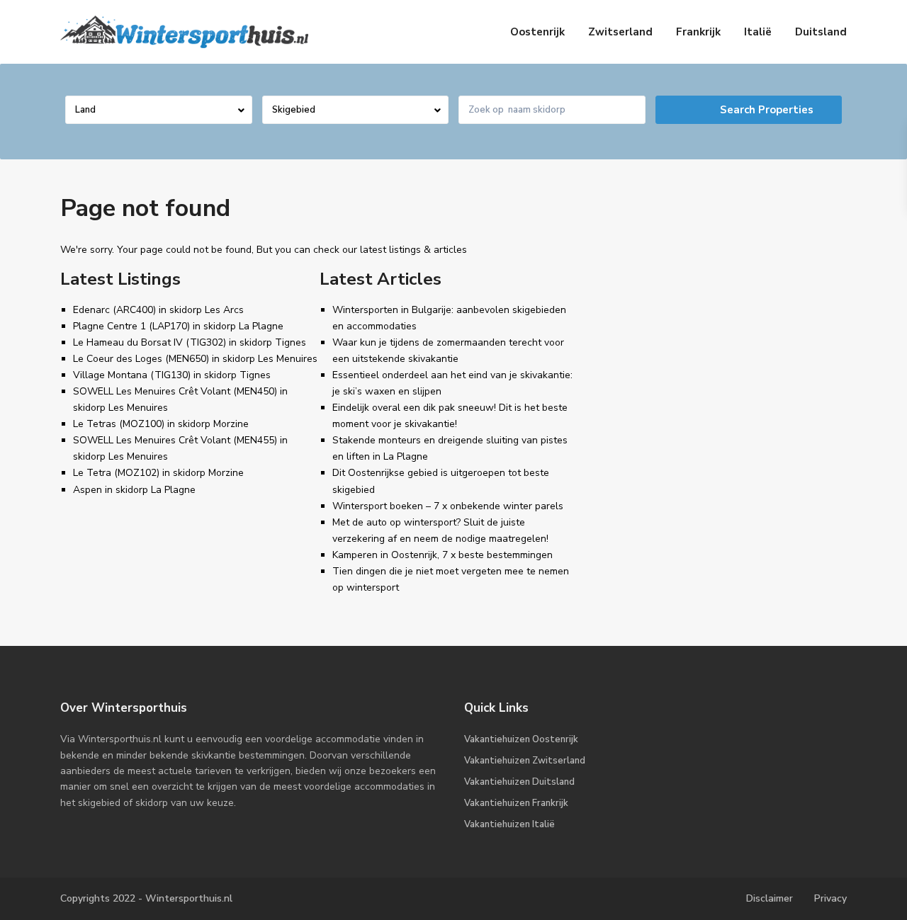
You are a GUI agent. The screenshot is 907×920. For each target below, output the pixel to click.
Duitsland (821, 32)
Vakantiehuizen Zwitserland (524, 760)
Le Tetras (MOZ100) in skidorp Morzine (161, 424)
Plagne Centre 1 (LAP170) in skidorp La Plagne (178, 326)
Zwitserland (620, 32)
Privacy (830, 898)
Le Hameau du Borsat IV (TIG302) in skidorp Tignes (189, 342)
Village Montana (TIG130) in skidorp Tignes (172, 375)
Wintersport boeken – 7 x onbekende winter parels (447, 506)
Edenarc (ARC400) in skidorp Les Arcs (158, 310)
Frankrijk (698, 32)
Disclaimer (769, 898)
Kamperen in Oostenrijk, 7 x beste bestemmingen (442, 555)
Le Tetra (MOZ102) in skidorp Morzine (158, 472)
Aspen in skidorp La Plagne (134, 489)
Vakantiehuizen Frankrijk (516, 803)
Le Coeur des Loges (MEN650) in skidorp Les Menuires (195, 358)
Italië (758, 32)
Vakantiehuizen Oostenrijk (521, 739)
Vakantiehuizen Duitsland (519, 782)
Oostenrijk (537, 32)
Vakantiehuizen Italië (509, 824)
